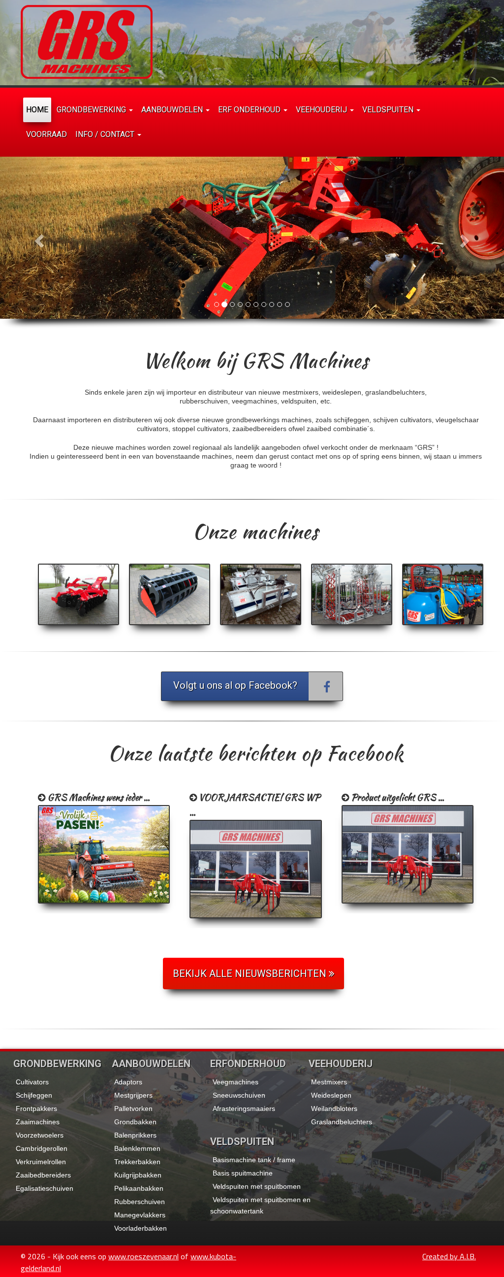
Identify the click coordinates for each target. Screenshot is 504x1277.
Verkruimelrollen (41, 1162)
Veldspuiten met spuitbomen (257, 1186)
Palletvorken (133, 1108)
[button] (38, 238)
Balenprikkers (135, 1135)
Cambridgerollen (41, 1148)
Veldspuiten (388, 109)
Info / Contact (105, 134)
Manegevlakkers (139, 1215)
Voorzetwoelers (39, 1135)
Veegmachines (235, 1082)
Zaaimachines (38, 1122)
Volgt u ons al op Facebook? (235, 685)
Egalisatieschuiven (44, 1188)
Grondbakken (135, 1122)
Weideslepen (331, 1095)
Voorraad (46, 134)
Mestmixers (329, 1082)
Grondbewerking (92, 109)
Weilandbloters (334, 1108)
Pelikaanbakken (138, 1188)
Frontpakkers (36, 1108)
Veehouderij (322, 109)
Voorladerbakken (140, 1228)
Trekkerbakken (137, 1162)
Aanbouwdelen (173, 109)
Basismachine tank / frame (254, 1160)
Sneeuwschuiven (239, 1095)
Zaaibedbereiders (43, 1175)
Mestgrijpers (133, 1095)
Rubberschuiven (139, 1202)
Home (37, 109)
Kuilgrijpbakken (137, 1175)
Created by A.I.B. (449, 1256)
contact (302, 456)
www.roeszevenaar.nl (143, 1256)
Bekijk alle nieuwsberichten (251, 973)
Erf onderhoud (250, 109)
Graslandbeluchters (341, 1122)
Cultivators (32, 1082)
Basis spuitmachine (243, 1173)
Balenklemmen (137, 1148)
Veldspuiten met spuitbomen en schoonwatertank (260, 1205)
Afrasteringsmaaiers (244, 1108)
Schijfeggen (34, 1095)
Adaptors (128, 1082)
